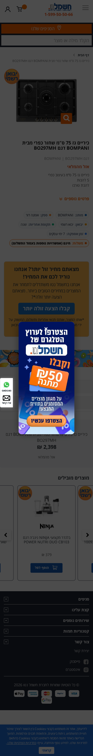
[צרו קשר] (6, 397)
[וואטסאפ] (6, 384)
